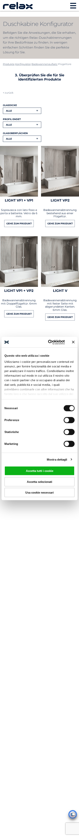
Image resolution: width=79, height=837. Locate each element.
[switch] (69, 420)
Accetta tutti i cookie (39, 470)
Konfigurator (23, 64)
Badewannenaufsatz (44, 64)
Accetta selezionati (39, 481)
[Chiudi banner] (73, 342)
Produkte (9, 64)
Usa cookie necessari (39, 492)
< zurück (8, 92)
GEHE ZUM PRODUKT (19, 223)
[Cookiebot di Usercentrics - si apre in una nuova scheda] (49, 342)
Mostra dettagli (57, 459)
